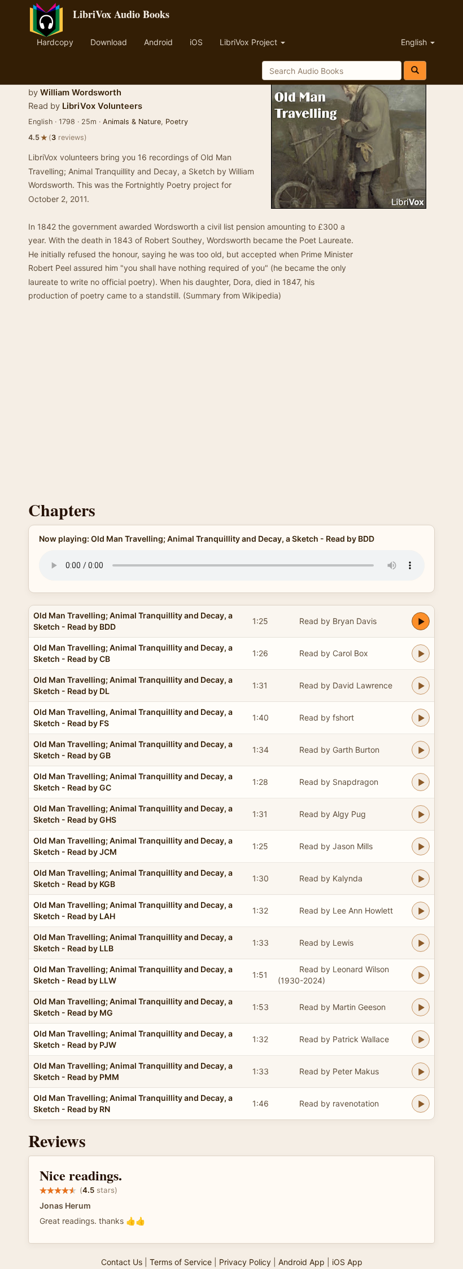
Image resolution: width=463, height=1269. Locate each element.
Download (108, 42)
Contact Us (121, 1262)
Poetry (176, 121)
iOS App (347, 1262)
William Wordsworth (80, 92)
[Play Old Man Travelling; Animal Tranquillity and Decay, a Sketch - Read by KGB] (421, 879)
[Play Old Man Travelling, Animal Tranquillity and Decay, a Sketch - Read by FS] (421, 718)
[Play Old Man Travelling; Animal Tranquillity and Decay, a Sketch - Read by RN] (421, 1104)
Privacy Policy (245, 1262)
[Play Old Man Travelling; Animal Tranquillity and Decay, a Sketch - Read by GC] (421, 782)
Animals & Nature (132, 121)
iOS (196, 42)
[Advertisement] (231, 405)
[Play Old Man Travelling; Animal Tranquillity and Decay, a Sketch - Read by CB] (421, 653)
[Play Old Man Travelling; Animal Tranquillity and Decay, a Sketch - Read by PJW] (421, 1039)
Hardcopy (55, 42)
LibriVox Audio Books (121, 14)
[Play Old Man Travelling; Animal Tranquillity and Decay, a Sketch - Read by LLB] (421, 943)
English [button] (415, 42)
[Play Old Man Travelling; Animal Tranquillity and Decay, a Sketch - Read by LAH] (421, 911)
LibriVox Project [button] (249, 42)
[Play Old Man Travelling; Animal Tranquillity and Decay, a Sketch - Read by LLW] (421, 975)
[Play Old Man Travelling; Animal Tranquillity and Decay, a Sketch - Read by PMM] (421, 1071)
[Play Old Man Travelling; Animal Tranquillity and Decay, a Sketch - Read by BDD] (421, 621)
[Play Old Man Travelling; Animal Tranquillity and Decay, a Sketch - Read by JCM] (421, 846)
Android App (301, 1262)
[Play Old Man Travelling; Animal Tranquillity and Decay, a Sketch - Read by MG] (421, 1007)
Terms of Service (181, 1262)
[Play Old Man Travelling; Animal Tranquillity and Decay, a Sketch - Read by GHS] (421, 814)
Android (158, 42)
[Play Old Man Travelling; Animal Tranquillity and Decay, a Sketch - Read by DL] (421, 686)
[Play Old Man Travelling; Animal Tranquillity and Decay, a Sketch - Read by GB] (421, 750)
